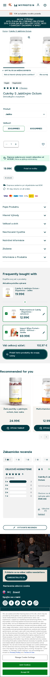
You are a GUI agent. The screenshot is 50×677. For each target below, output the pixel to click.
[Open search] (10, 5)
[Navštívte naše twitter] (29, 603)
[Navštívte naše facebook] (11, 603)
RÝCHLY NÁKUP (17, 428)
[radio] (13, 128)
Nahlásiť (41, 514)
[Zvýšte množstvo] (16, 144)
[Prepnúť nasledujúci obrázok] (47, 51)
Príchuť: (7, 109)
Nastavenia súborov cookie (16, 586)
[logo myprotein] (24, 5)
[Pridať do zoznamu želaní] (43, 144)
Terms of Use (29, 652)
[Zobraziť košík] (45, 5)
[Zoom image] (29, 37)
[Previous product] (41, 436)
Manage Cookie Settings (25, 657)
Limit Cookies (25, 665)
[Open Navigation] (5, 5)
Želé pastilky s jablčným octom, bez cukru (15, 410)
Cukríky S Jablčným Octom (20, 31)
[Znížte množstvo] (6, 144)
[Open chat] (35, 603)
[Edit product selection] (43, 314)
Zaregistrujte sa (16, 577)
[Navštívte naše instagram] (5, 603)
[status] (11, 144)
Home (5, 31)
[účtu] (38, 5)
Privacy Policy (15, 652)
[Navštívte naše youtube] (23, 603)
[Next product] (46, 436)
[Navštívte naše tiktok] (17, 603)
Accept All (25, 672)
